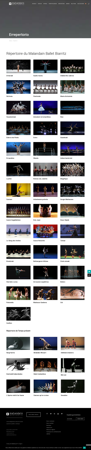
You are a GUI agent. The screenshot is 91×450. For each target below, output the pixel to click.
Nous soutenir (50, 423)
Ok (84, 447)
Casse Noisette (39, 241)
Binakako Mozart (40, 353)
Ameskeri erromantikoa (42, 117)
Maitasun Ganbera (40, 302)
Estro (35, 137)
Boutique (49, 425)
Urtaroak (9, 76)
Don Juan (36, 220)
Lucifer (9, 179)
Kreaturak (10, 261)
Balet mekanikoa (40, 374)
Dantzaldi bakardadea (14, 374)
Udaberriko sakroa (67, 76)
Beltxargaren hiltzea (40, 261)
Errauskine (10, 158)
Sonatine (64, 395)
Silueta (35, 158)
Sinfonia (9, 96)
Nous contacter (50, 421)
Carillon (9, 323)
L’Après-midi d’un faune (15, 395)
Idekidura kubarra (67, 353)
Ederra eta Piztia (12, 137)
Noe (61, 117)
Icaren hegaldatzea (13, 220)
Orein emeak (65, 261)
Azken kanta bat (66, 158)
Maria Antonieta (66, 96)
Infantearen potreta (40, 199)
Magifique (64, 179)
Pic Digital (19, 443)
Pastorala (37, 96)
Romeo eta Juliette (40, 179)
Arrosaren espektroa (41, 282)
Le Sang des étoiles (13, 241)
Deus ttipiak (64, 220)
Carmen (9, 199)
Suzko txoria (38, 76)
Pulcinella (9, 302)
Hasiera (10, 40)
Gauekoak (64, 137)
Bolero (62, 282)
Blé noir (63, 375)
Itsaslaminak (11, 117)
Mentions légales (51, 429)
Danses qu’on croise (41, 395)
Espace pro (49, 427)
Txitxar (62, 241)
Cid (61, 302)
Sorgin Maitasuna (66, 199)
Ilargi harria (10, 353)
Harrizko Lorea (11, 282)
